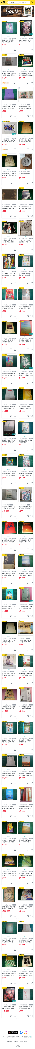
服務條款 (9, 1041)
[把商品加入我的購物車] (15, 49)
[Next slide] (15, 28)
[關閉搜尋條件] (18, 2)
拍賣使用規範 (23, 1041)
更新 (30, 1037)
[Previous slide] (3, 28)
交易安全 (18, 1046)
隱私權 (16, 1041)
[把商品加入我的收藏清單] (11, 49)
